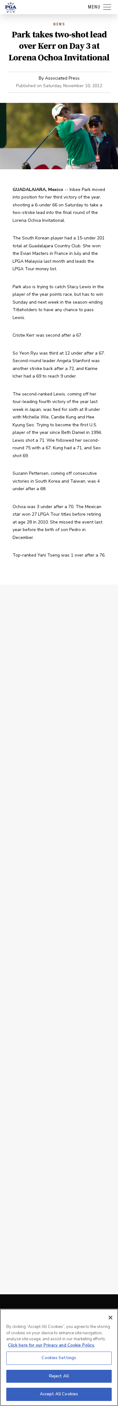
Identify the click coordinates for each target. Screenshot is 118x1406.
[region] (59, 1357)
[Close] (110, 1318)
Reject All (59, 1376)
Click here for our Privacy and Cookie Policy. (51, 1345)
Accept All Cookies (59, 1394)
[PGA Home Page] (10, 7)
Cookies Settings (59, 1358)
